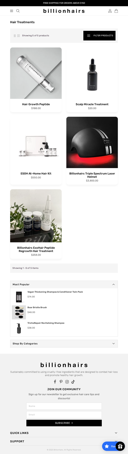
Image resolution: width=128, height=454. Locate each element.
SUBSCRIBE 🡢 (64, 422)
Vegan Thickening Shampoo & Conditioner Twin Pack (55, 292)
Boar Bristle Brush (37, 307)
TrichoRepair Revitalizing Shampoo (45, 323)
